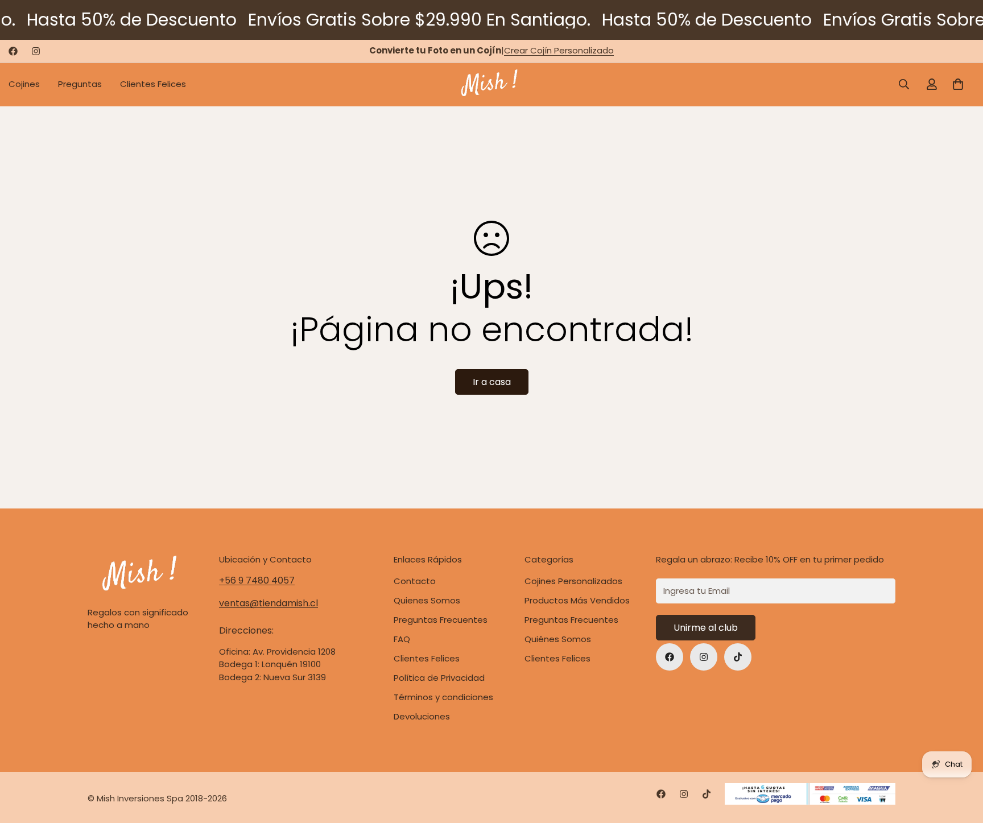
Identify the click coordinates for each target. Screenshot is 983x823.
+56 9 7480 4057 (257, 580)
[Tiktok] (737, 657)
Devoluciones (422, 716)
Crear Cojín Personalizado (559, 50)
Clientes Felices (153, 84)
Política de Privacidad (439, 678)
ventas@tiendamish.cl (268, 603)
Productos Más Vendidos (577, 600)
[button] (958, 84)
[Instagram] (35, 51)
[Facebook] (13, 51)
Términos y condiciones (443, 697)
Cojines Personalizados (573, 581)
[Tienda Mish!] (491, 84)
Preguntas (80, 84)
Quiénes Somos (557, 639)
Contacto (415, 581)
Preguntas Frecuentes (571, 620)
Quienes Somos (427, 600)
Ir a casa (492, 381)
